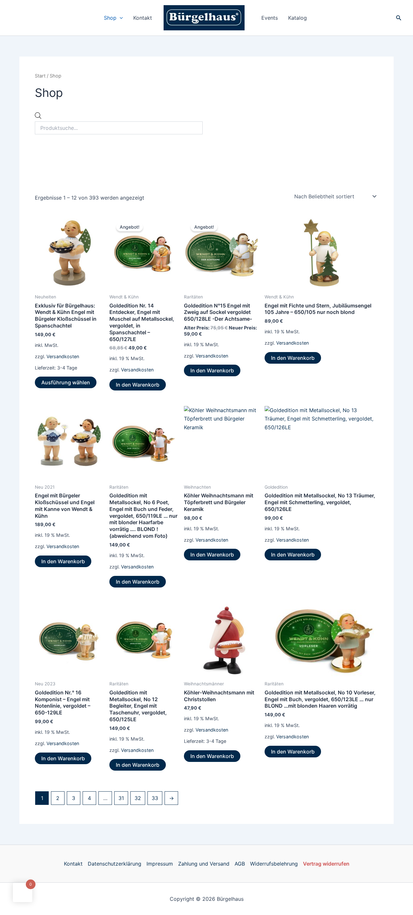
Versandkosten (62, 356)
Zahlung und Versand (203, 863)
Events (269, 18)
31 (121, 798)
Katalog (297, 18)
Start (40, 76)
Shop (110, 18)
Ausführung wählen (65, 382)
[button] (119, 18)
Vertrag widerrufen (326, 863)
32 (138, 798)
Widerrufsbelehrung (274, 863)
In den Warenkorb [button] (137, 384)
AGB (240, 863)
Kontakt (142, 18)
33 (155, 798)
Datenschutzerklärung (114, 863)
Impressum (159, 863)
